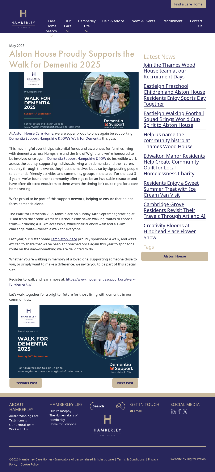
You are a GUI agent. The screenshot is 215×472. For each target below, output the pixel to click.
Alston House (175, 256)
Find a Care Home (188, 4)
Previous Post (25, 383)
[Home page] (107, 425)
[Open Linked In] (173, 411)
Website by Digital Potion (188, 459)
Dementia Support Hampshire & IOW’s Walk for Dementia (55, 138)
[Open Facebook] (179, 411)
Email (138, 411)
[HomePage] (23, 19)
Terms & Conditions (131, 459)
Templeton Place (64, 239)
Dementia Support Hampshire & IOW (76, 158)
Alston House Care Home (33, 133)
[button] (51, 28)
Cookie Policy (30, 464)
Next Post (125, 383)
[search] (119, 405)
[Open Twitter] (185, 411)
